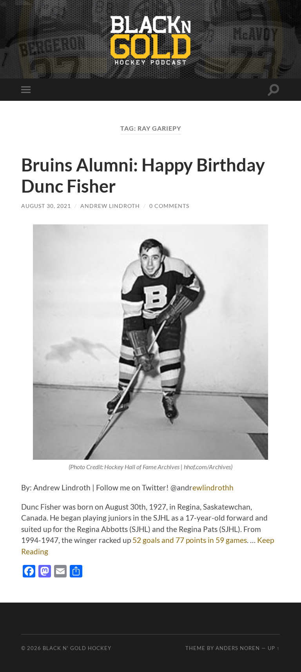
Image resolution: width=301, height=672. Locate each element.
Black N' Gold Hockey (77, 648)
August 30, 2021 (46, 205)
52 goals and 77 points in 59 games (189, 540)
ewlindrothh (213, 487)
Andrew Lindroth (110, 205)
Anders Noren (238, 648)
